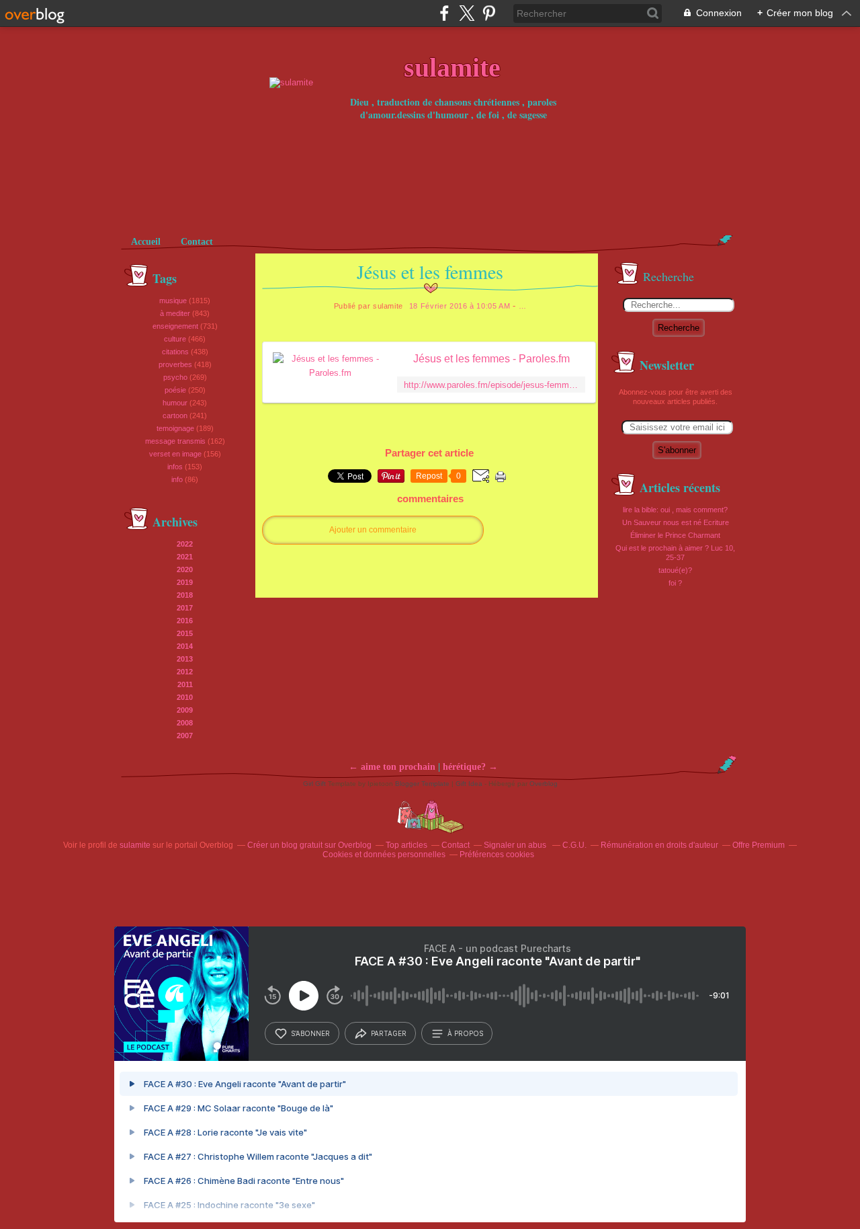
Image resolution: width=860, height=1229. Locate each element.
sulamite (135, 845)
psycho (175, 377)
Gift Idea (469, 783)
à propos (465, 1033)
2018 (185, 595)
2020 (185, 569)
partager (388, 1033)
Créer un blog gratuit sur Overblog (309, 845)
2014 (185, 646)
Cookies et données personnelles (383, 854)
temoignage (175, 428)
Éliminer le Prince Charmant (675, 535)
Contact (197, 242)
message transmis (175, 441)
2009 (185, 710)
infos (175, 467)
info (177, 479)
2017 (185, 608)
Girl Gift (314, 783)
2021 (185, 557)
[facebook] (444, 13)
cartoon (175, 415)
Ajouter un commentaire (373, 529)
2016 (185, 621)
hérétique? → (470, 767)
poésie (175, 390)
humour (175, 403)
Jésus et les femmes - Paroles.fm (491, 358)
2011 (185, 684)
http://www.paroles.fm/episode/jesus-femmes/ (491, 385)
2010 (185, 697)
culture (175, 339)
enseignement (175, 326)
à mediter (175, 313)
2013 (185, 659)
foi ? (675, 583)
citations (175, 352)
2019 (185, 582)
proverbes (175, 364)
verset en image (175, 454)
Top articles (406, 845)
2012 (185, 672)
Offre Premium (758, 845)
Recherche (678, 328)
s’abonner (310, 1033)
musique (173, 300)
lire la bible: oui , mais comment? (675, 510)
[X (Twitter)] (466, 13)
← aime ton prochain (392, 767)
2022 (185, 544)
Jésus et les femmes (430, 271)
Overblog (543, 783)
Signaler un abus (516, 845)
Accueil (146, 242)
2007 (185, 735)
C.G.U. (574, 845)
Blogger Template (422, 783)
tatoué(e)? (675, 570)
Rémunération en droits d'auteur (659, 845)
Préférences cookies (497, 854)
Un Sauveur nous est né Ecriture (675, 522)
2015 (185, 633)
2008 (185, 723)
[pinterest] (488, 13)
